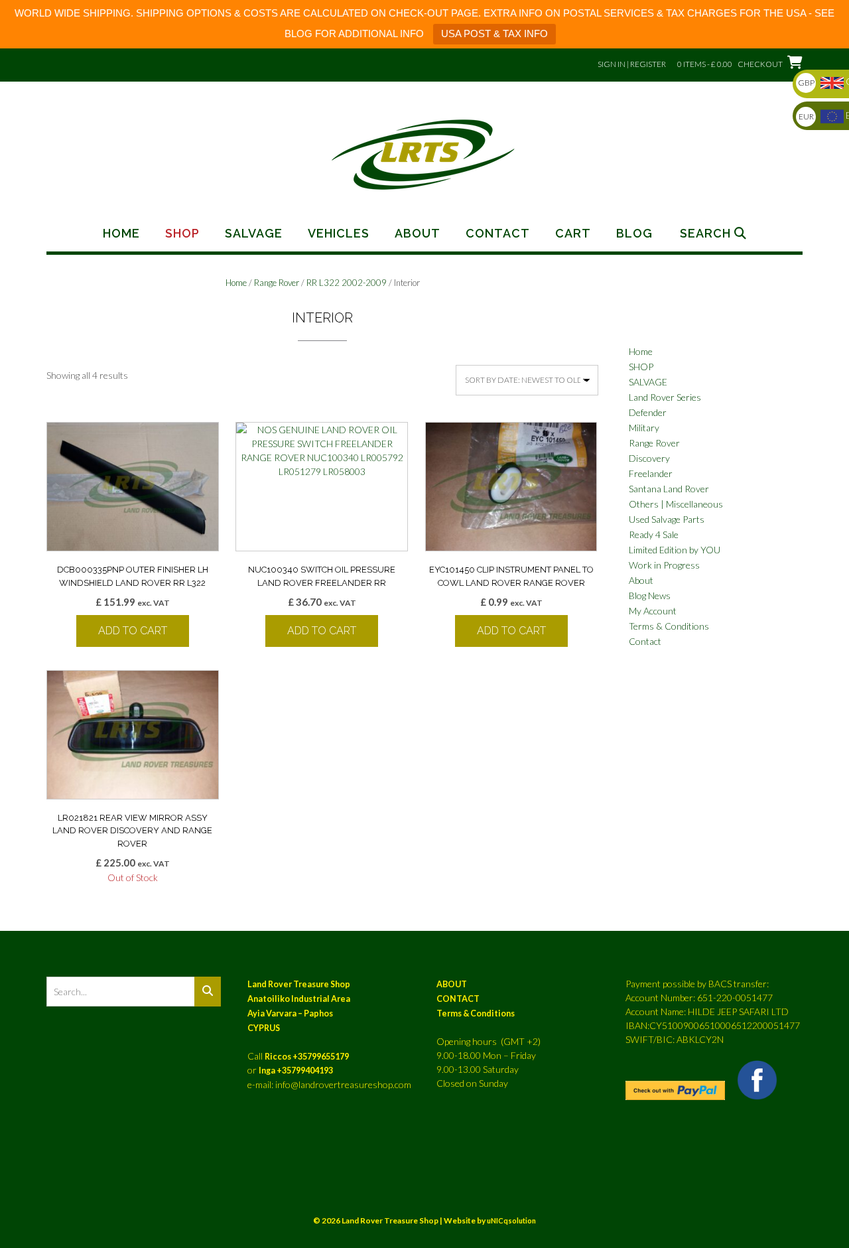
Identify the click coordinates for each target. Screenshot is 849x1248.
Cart (573, 233)
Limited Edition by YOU (674, 549)
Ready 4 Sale (654, 534)
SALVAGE (648, 381)
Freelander (651, 473)
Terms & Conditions (669, 626)
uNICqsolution (511, 1220)
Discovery (649, 458)
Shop (182, 233)
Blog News (650, 595)
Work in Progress (664, 565)
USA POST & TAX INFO (494, 33)
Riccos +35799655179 (307, 1057)
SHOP (641, 366)
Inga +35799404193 (296, 1070)
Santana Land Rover (669, 488)
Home (121, 233)
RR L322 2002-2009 (346, 282)
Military (644, 427)
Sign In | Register (632, 64)
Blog (634, 233)
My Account (653, 610)
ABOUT (451, 984)
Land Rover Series (665, 397)
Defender (648, 412)
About (417, 233)
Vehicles (338, 233)
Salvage (254, 233)
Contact (498, 233)
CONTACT (458, 999)
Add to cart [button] (132, 630)
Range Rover (276, 282)
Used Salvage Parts (666, 519)
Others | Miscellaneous (676, 504)
